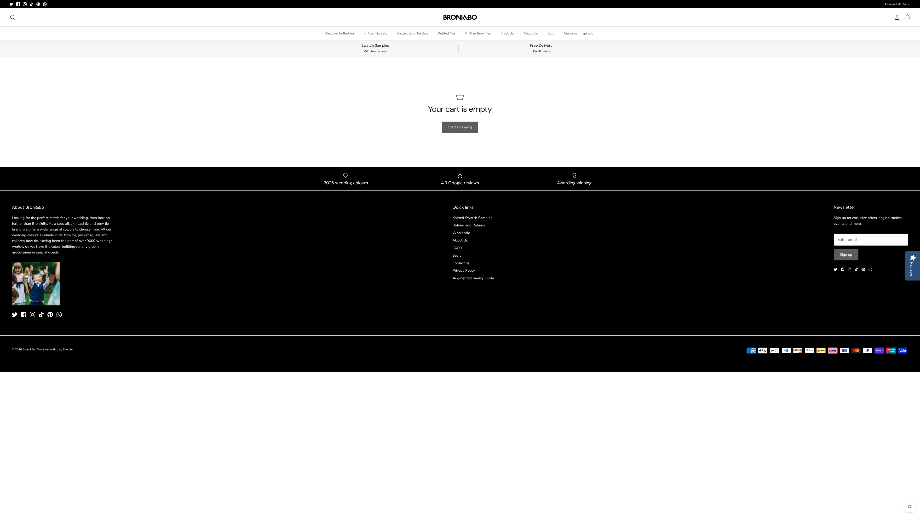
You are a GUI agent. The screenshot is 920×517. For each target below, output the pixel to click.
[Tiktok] (31, 4)
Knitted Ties (447, 33)
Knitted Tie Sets (375, 33)
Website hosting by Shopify (55, 349)
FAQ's (457, 248)
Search (458, 255)
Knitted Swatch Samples (472, 217)
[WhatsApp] (45, 4)
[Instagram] (25, 4)
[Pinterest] (38, 4)
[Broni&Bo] (460, 17)
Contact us (461, 263)
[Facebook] (18, 4)
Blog (550, 33)
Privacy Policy (464, 270)
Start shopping (460, 127)
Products (507, 33)
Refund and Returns (469, 225)
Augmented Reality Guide (473, 278)
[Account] (896, 17)
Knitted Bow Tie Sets (412, 33)
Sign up (846, 254)
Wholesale (461, 232)
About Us (530, 33)
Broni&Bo (29, 349)
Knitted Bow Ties (478, 33)
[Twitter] (11, 4)
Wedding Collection (339, 33)
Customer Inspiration (579, 33)
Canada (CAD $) (895, 4)
